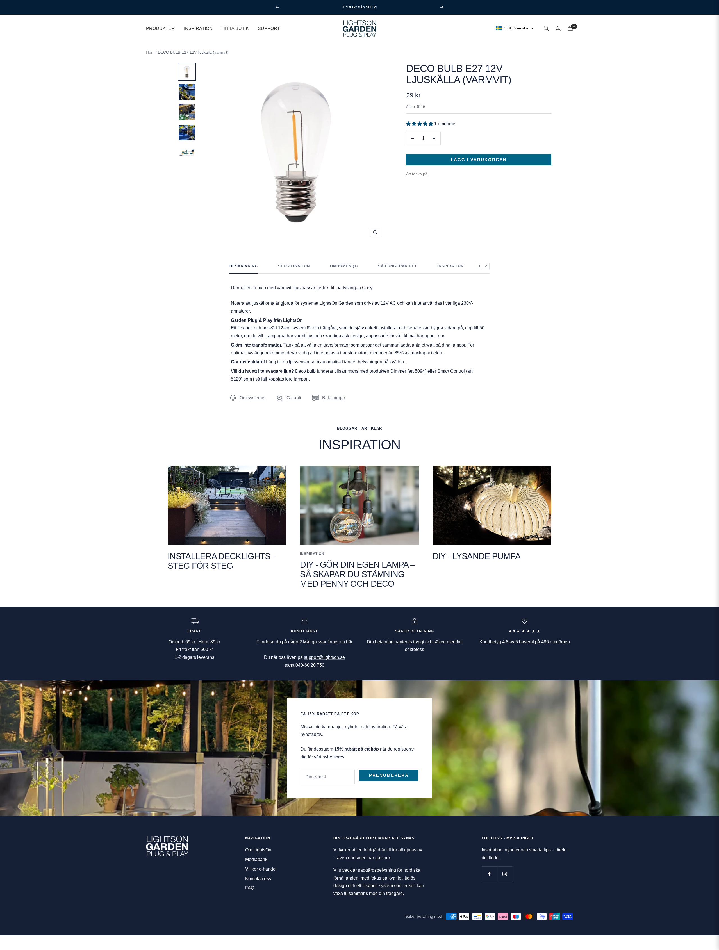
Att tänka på (416, 174)
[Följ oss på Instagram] (505, 874)
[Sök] (546, 28)
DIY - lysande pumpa (477, 556)
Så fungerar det (397, 266)
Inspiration (450, 266)
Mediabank (256, 859)
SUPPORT (269, 28)
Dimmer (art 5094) (408, 371)
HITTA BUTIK (235, 28)
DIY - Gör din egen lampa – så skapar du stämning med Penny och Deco (357, 574)
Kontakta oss (258, 878)
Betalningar (333, 397)
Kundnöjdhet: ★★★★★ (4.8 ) (361, 7)
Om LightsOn (258, 850)
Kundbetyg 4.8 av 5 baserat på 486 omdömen (524, 641)
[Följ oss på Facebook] (489, 874)
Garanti (293, 397)
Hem (150, 52)
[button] (420, 123)
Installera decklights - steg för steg (221, 561)
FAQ (249, 887)
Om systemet (252, 397)
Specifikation (294, 266)
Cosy (367, 287)
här (349, 641)
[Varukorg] (570, 28)
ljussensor (299, 361)
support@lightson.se (324, 657)
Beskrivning (243, 266)
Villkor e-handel (261, 869)
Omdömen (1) (344, 266)
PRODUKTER (160, 28)
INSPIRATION (198, 28)
